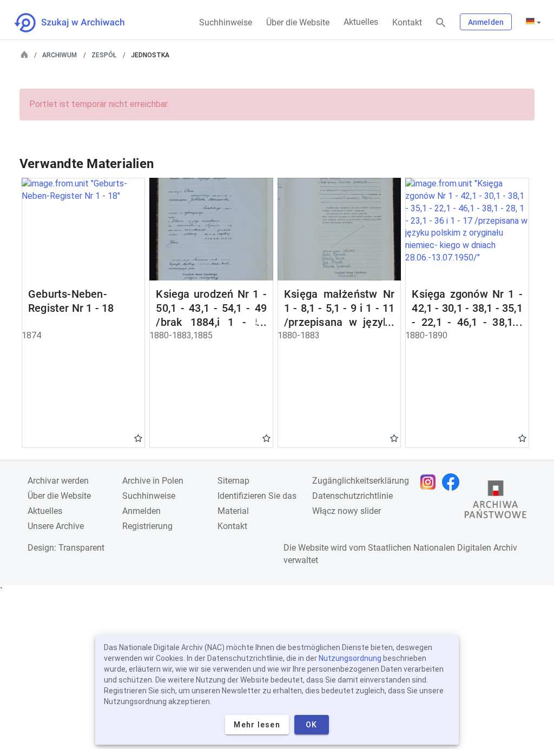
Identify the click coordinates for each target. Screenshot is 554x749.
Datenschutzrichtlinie (352, 496)
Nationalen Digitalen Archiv (465, 548)
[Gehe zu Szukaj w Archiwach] (79, 23)
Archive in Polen (152, 481)
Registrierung (147, 526)
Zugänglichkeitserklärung (360, 481)
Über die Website (297, 22)
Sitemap (233, 481)
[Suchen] (441, 23)
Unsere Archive (56, 526)
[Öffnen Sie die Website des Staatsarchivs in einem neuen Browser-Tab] (495, 502)
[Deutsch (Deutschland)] (533, 22)
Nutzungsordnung (350, 658)
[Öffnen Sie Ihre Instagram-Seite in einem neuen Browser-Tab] (430, 482)
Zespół (103, 55)
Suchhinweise (225, 22)
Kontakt (407, 22)
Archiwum (59, 55)
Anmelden (486, 22)
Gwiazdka (138, 437)
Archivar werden (58, 481)
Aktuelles (361, 22)
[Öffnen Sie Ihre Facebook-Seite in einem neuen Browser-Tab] (453, 482)
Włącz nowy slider (346, 511)
